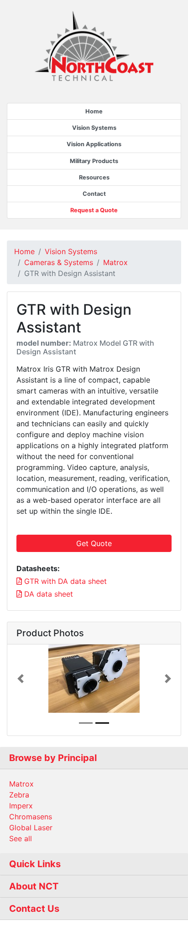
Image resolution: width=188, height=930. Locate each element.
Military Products (94, 161)
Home (94, 111)
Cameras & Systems (58, 262)
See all (20, 838)
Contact (94, 193)
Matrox (115, 262)
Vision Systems (94, 127)
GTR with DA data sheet (64, 581)
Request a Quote (94, 210)
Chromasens (30, 816)
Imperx (21, 805)
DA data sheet (47, 593)
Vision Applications (94, 144)
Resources (94, 177)
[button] (20, 678)
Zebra (19, 794)
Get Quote (94, 543)
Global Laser (30, 827)
